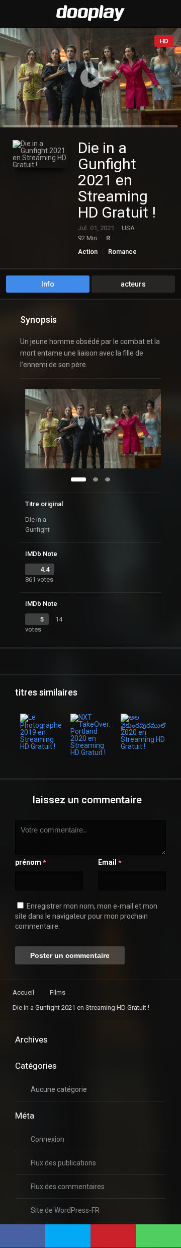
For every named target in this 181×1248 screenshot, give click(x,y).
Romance (122, 251)
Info (47, 284)
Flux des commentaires (68, 1187)
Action (88, 251)
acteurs (133, 284)
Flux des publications (63, 1163)
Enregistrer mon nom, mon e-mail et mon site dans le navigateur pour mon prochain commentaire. (86, 916)
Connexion (47, 1139)
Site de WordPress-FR (65, 1210)
